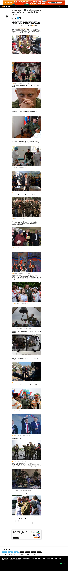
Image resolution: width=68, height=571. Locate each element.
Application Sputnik (5, 559)
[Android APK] (62, 563)
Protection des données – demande (48, 558)
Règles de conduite (58, 558)
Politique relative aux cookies (36, 558)
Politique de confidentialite (26, 558)
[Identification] (60, 7)
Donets (33, 25)
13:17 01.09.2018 (14, 16)
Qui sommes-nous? (5, 558)
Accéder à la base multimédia (25, 56)
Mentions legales (12, 558)
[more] (40, 56)
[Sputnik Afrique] (8, 8)
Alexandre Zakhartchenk (23, 28)
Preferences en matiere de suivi (15, 559)
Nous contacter (18, 558)
